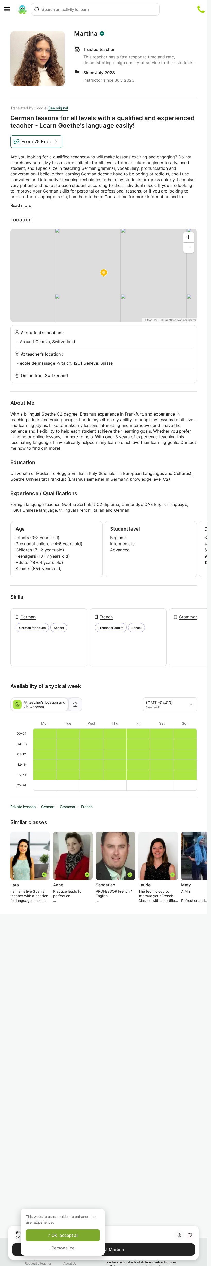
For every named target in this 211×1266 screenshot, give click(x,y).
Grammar (188, 616)
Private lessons (23, 806)
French (106, 616)
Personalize (62, 1247)
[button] (189, 1235)
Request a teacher (38, 1263)
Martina (86, 33)
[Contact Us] (201, 9)
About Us (69, 1263)
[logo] (22, 9)
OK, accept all (64, 1235)
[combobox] (95, 9)
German (28, 616)
